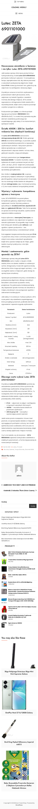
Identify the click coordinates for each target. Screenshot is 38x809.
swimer (11, 449)
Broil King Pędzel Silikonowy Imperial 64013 (16, 528)
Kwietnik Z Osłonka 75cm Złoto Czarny (19, 490)
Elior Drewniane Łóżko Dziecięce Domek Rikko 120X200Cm (17, 540)
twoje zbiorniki (19, 449)
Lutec (15, 447)
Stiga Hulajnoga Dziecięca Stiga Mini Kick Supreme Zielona (15, 518)
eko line (6, 449)
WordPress (19, 805)
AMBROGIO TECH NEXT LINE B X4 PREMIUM (19, 485)
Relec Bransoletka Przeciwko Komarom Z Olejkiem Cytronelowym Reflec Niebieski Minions (18, 533)
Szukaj (4, 502)
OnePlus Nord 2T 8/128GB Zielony (13, 524)
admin (19, 475)
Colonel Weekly (19, 7)
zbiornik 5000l (29, 449)
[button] (19, 13)
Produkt (19, 447)
